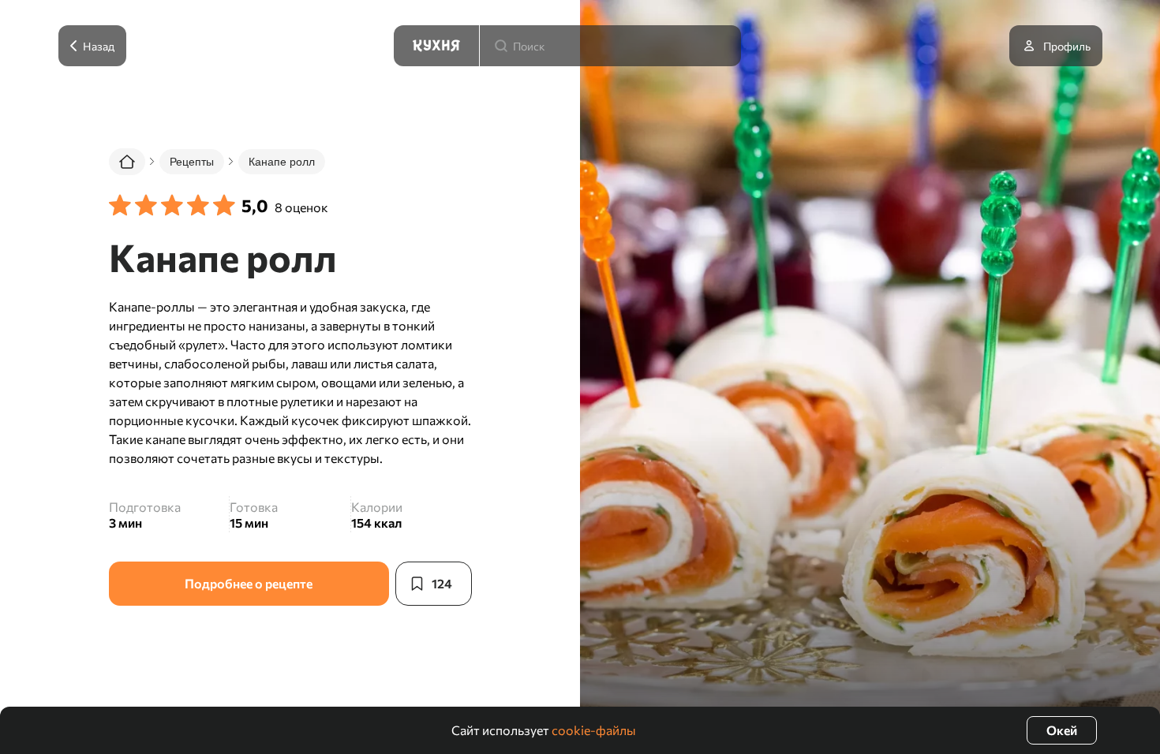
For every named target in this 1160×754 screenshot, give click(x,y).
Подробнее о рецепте (248, 583)
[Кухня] (436, 45)
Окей (1061, 729)
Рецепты (192, 161)
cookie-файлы (594, 729)
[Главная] (127, 161)
